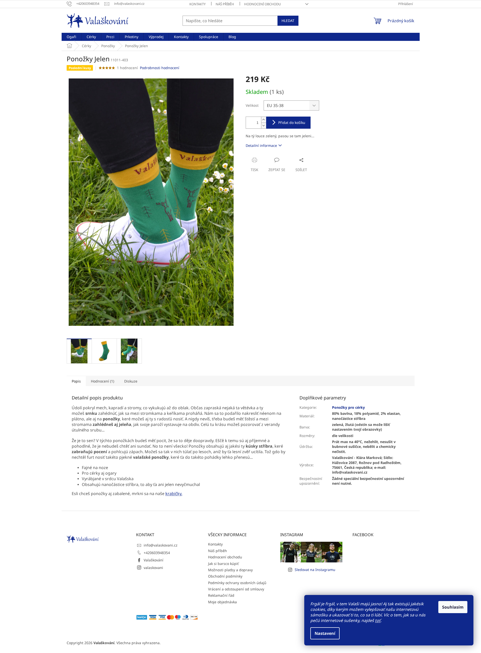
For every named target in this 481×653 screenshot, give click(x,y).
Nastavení (325, 633)
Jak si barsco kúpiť (223, 563)
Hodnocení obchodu (262, 4)
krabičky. (173, 493)
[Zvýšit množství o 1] (263, 120)
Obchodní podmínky (225, 576)
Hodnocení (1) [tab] (102, 381)
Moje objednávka (222, 602)
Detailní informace (261, 145)
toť (378, 620)
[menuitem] (71, 37)
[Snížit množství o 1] (263, 125)
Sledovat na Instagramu (315, 569)
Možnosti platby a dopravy (230, 569)
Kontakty (197, 4)
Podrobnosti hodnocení (159, 67)
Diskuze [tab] (130, 381)
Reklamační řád (221, 595)
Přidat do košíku (291, 122)
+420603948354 (157, 552)
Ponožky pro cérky (348, 407)
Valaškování (153, 560)
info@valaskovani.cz (161, 545)
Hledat (288, 20)
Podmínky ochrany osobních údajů (237, 582)
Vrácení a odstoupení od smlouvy (236, 589)
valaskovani (153, 567)
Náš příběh (225, 4)
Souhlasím (453, 607)
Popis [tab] (76, 381)
